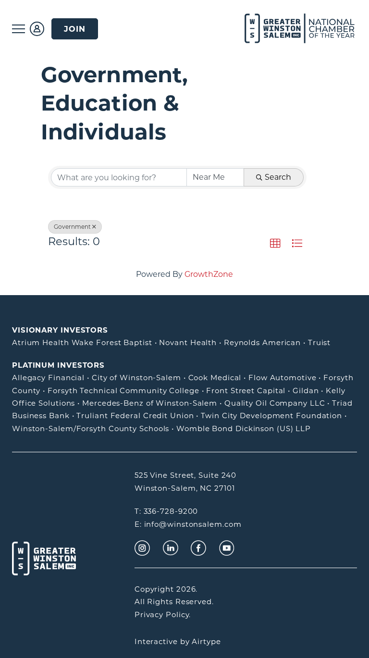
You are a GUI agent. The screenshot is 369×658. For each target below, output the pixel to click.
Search (278, 177)
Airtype (206, 641)
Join (75, 29)
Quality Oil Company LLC (274, 403)
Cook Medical (215, 377)
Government (72, 226)
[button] (275, 243)
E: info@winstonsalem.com (188, 524)
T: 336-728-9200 (166, 511)
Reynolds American (262, 342)
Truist (319, 342)
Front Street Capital (245, 390)
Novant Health (188, 342)
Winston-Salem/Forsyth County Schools (90, 428)
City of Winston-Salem (136, 377)
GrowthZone (208, 274)
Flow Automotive (282, 377)
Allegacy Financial (48, 377)
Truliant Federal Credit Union (135, 415)
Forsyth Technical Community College (123, 390)
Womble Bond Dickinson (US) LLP (243, 428)
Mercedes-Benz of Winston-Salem (149, 403)
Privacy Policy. (163, 614)
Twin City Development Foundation (271, 415)
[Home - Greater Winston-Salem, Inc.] (288, 29)
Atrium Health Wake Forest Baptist (82, 342)
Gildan (306, 390)
